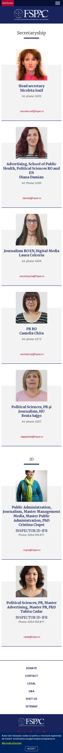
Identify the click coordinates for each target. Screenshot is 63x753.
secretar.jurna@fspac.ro (31, 276)
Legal (31, 683)
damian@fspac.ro (32, 198)
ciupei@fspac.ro (32, 550)
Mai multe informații (11, 743)
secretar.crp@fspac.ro (32, 354)
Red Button (7, 3)
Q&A (31, 691)
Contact (31, 675)
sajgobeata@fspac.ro (31, 436)
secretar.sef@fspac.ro (32, 111)
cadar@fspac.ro (32, 637)
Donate (31, 668)
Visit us (31, 698)
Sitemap (31, 706)
